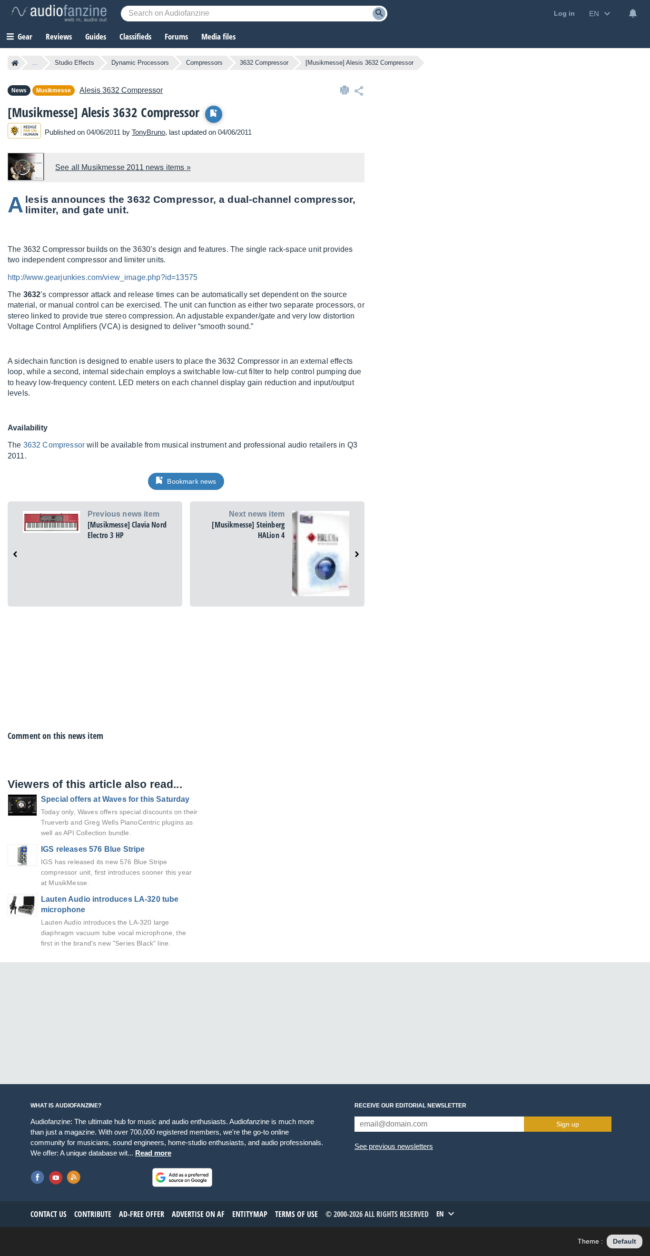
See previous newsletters (394, 1146)
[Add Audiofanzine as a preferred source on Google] (182, 1177)
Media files (218, 36)
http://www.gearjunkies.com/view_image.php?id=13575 (102, 277)
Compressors (204, 62)
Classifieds (135, 36)
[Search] (379, 13)
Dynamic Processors (140, 62)
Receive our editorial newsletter (410, 1105)
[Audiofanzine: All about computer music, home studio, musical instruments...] (59, 13)
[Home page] (15, 63)
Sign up (567, 1124)
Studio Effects (74, 62)
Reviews (59, 36)
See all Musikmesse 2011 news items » (123, 167)
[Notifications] (633, 13)
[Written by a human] (24, 132)
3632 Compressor (264, 62)
